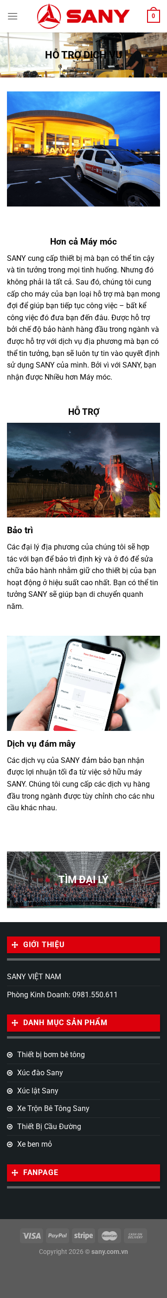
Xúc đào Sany (40, 1072)
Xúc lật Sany (37, 1090)
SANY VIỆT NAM (34, 976)
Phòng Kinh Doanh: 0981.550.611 (62, 994)
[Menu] (12, 16)
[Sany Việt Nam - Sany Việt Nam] (83, 16)
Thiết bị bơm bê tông (51, 1054)
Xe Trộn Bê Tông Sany (53, 1108)
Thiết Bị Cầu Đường (49, 1126)
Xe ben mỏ (34, 1144)
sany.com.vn (109, 1252)
